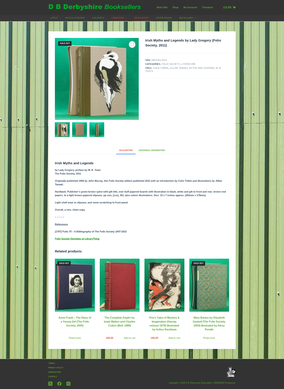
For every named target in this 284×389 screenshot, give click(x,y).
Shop (175, 7)
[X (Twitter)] (50, 384)
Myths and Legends (201, 68)
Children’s (98, 18)
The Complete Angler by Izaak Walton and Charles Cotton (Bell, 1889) (119, 321)
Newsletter (54, 372)
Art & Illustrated (75, 18)
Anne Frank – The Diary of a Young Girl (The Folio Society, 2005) (75, 321)
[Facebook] (59, 384)
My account (190, 7)
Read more (75, 337)
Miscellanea (186, 18)
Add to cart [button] (129, 337)
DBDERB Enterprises (225, 383)
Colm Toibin (160, 68)
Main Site (162, 7)
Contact (52, 377)
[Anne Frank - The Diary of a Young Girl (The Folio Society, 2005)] (75, 285)
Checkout (207, 7)
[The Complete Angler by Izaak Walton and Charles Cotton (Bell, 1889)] (120, 285)
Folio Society (141, 18)
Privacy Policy (55, 368)
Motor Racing (164, 18)
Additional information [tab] (152, 150)
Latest (54, 18)
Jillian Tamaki (179, 68)
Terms (51, 363)
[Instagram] (68, 384)
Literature (118, 18)
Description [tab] (126, 150)
